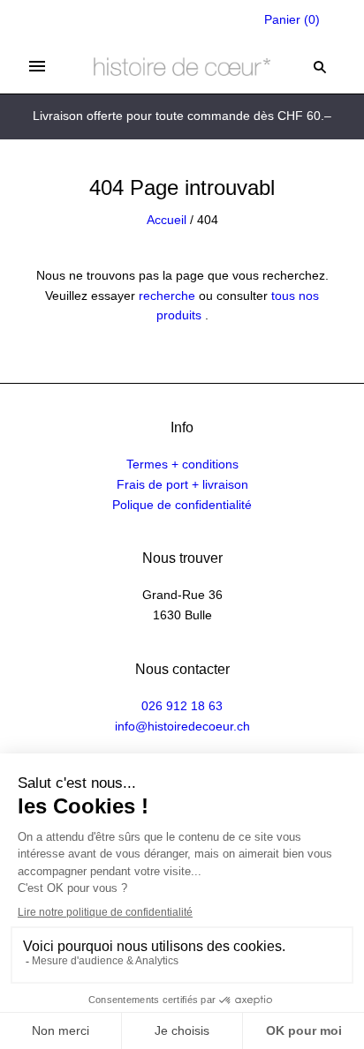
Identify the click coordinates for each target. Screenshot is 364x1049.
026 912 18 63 (182, 706)
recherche (167, 295)
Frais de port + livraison (182, 484)
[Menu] (37, 66)
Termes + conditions (182, 464)
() (292, 19)
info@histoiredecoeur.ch (182, 726)
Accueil (166, 220)
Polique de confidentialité (182, 505)
